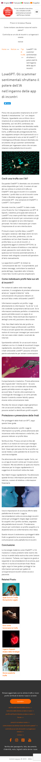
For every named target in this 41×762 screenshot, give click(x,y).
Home (4, 49)
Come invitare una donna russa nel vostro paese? (20, 28)
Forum (19, 717)
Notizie (13, 49)
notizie (20, 41)
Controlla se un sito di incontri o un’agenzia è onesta (20, 35)
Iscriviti (19, 701)
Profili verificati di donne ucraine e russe (19, 714)
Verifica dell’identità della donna (19, 707)
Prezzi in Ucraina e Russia (20, 23)
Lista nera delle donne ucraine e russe (19, 711)
